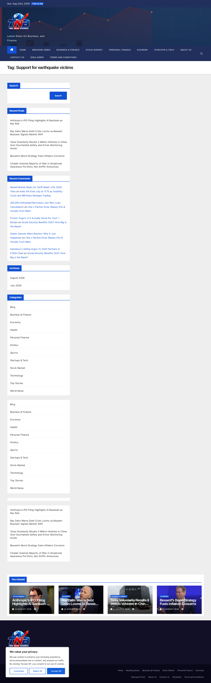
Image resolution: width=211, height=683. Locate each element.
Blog (12, 307)
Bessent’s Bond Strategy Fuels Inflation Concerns (37, 155)
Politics (14, 345)
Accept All (56, 671)
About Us (185, 50)
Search (13, 85)
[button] (201, 53)
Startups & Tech (164, 50)
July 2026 (15, 285)
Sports (14, 352)
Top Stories (16, 383)
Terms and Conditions (63, 57)
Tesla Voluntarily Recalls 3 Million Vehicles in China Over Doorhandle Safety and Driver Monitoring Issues (38, 145)
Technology (16, 375)
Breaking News (41, 50)
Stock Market (94, 50)
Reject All (37, 671)
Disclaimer (37, 57)
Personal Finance (120, 50)
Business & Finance (68, 50)
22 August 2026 (23, 609)
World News (17, 390)
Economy (142, 50)
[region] (37, 662)
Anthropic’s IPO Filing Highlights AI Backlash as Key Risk (31, 603)
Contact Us (17, 57)
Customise (19, 671)
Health (13, 329)
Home (23, 50)
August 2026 (17, 277)
